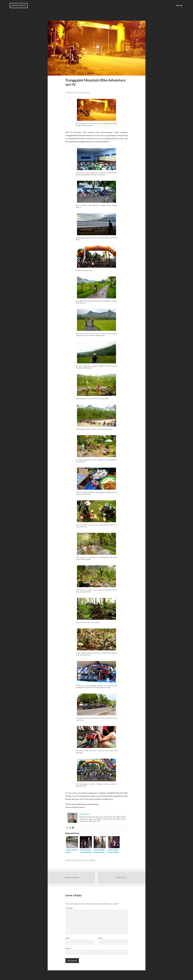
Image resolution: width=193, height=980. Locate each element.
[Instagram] (70, 828)
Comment (69, 908)
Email (101, 938)
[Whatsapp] (67, 828)
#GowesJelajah (71, 860)
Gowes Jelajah (85, 93)
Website (68, 948)
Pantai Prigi (82, 860)
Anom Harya (18, 5)
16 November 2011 (71, 93)
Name (68, 938)
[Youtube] (73, 828)
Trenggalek (91, 860)
